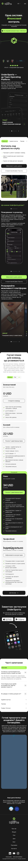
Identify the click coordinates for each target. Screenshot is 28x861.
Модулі (14, 832)
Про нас (14, 828)
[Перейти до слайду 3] (13, 208)
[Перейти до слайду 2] (12, 208)
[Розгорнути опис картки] (24, 124)
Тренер (22, 141)
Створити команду (14, 401)
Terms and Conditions (17, 856)
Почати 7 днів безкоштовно (14, 441)
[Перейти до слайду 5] (15, 208)
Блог (14, 842)
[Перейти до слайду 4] (14, 208)
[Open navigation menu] (25, 3)
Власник (4, 141)
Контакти (14, 848)
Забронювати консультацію (14, 555)
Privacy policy (9, 856)
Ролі (14, 835)
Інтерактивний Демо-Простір (14, 171)
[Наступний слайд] (18, 131)
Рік (17, 377)
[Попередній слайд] (9, 131)
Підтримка (14, 845)
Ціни (14, 838)
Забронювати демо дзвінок (14, 166)
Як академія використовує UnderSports (15, 31)
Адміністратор (13, 141)
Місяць (10, 377)
